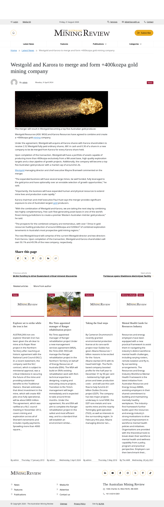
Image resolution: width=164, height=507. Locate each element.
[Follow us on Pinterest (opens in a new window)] (143, 473)
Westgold (19, 170)
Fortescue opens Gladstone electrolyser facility (127, 276)
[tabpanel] (82, 375)
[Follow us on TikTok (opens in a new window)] (150, 473)
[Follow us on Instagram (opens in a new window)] (128, 473)
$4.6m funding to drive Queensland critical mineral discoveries (45, 276)
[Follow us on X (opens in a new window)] (135, 473)
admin (24, 82)
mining (36, 137)
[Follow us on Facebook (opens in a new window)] (120, 473)
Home (14, 50)
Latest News (28, 50)
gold (55, 202)
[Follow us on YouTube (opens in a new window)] (112, 473)
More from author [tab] (42, 286)
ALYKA (101, 504)
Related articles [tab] (20, 286)
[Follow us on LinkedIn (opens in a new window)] (105, 473)
